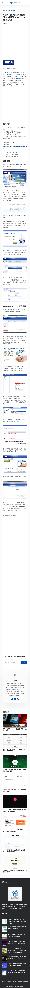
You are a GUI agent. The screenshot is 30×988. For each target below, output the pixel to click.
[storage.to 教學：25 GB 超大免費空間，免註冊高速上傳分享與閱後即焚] (15, 801)
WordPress (19, 986)
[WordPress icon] (18, 699)
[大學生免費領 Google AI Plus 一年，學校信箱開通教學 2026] (4, 936)
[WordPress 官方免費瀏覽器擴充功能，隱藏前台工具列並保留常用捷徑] (4, 972)
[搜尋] (27, 2)
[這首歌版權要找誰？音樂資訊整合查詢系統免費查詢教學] (4, 929)
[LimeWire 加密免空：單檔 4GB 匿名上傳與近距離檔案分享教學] (15, 761)
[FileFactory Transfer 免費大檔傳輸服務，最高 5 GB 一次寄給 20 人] (4, 958)
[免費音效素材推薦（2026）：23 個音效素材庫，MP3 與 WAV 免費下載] (4, 943)
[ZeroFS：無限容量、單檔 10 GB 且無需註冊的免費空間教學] (15, 781)
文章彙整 (9, 981)
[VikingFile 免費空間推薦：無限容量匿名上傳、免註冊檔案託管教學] (15, 741)
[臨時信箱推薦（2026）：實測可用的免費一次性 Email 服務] (15, 720)
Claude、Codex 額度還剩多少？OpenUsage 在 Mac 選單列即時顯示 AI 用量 (17, 921)
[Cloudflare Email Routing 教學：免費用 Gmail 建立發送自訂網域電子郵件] (15, 821)
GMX (8, 164)
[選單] (2, 2)
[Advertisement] (15, 42)
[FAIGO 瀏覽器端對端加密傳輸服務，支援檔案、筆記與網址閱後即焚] (15, 842)
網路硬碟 (17, 78)
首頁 (4, 10)
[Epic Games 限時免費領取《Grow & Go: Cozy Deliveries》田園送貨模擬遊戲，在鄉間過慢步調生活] (4, 951)
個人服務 (8, 10)
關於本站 (4, 981)
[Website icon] (15, 699)
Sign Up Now (19, 164)
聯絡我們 (14, 981)
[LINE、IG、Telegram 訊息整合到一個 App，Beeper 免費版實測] (4, 965)
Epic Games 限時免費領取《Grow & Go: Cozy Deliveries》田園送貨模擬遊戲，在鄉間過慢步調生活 (17, 950)
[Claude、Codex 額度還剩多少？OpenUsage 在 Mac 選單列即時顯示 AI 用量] (4, 921)
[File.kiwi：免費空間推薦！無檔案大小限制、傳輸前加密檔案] (15, 862)
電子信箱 (13, 10)
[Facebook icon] (12, 699)
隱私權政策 (25, 981)
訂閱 (24, 662)
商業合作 (20, 981)
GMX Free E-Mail (7, 72)
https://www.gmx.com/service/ (18, 143)
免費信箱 (7, 74)
